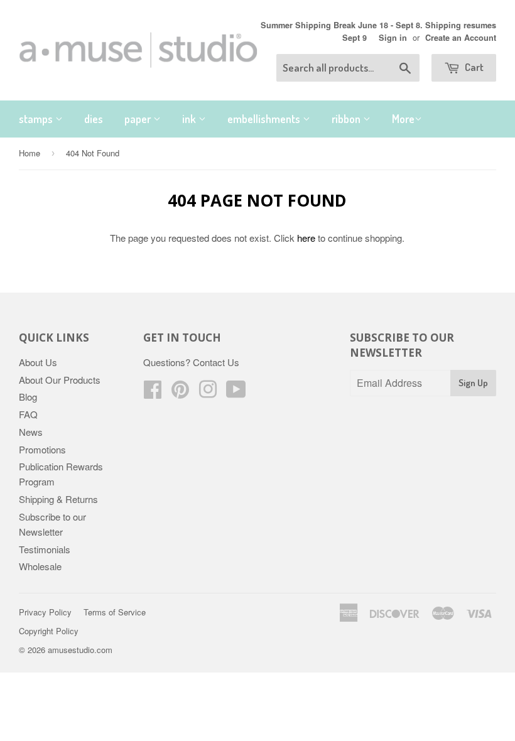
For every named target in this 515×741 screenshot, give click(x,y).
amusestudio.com (80, 650)
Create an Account (460, 37)
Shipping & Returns (58, 499)
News (31, 431)
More (403, 119)
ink (190, 119)
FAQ (28, 414)
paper (138, 119)
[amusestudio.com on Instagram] (207, 392)
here (306, 237)
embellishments (265, 119)
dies (93, 119)
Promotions (42, 449)
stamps (37, 119)
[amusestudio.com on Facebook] (152, 392)
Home (29, 153)
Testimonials (44, 549)
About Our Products (59, 379)
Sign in (393, 37)
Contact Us (216, 362)
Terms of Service (115, 612)
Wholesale (40, 566)
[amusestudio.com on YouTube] (236, 392)
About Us (38, 362)
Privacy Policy (45, 612)
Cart (473, 66)
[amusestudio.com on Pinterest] (180, 392)
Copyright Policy (49, 631)
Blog (28, 396)
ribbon (347, 119)
